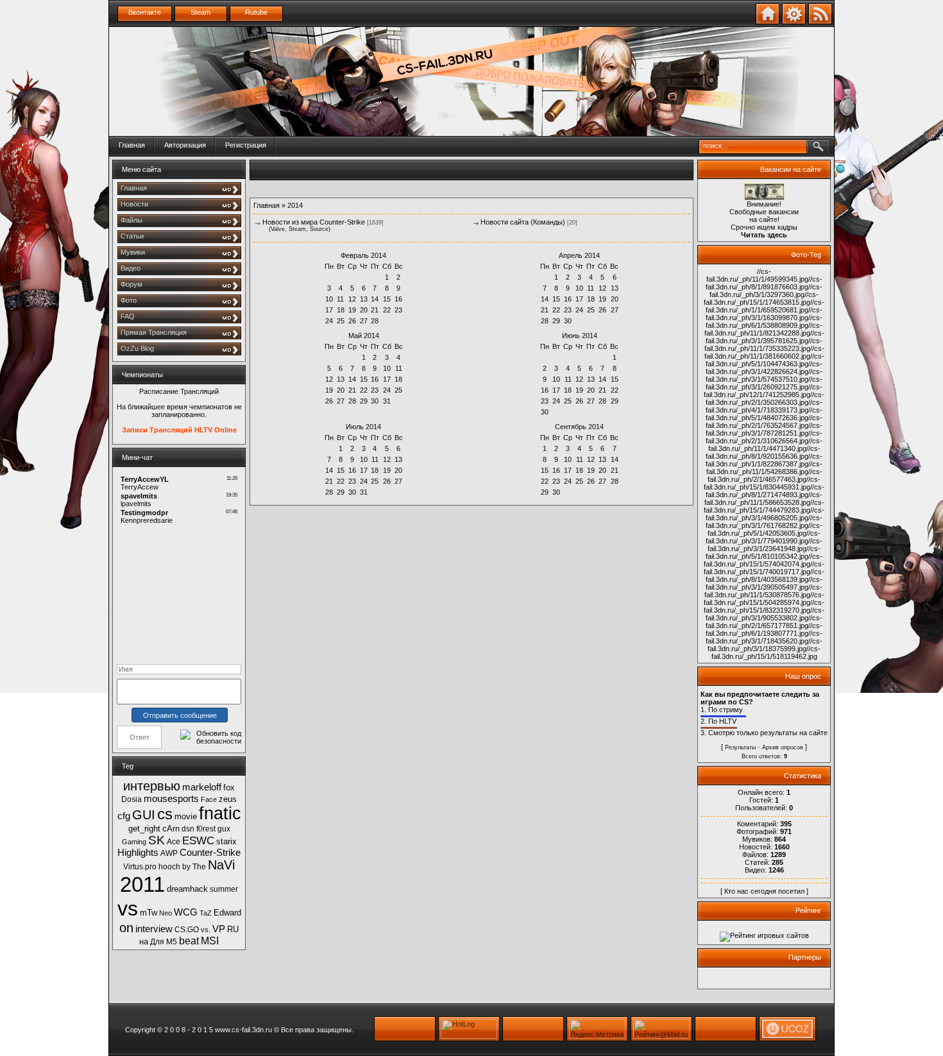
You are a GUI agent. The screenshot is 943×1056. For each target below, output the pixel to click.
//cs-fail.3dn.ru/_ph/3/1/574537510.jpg (764, 375)
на (143, 941)
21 (374, 310)
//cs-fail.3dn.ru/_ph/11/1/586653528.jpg (763, 498)
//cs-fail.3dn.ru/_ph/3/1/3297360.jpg (765, 290)
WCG (186, 912)
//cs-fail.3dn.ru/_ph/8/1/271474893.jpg (765, 490)
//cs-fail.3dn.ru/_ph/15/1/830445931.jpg (762, 483)
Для (157, 941)
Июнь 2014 (579, 335)
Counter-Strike (210, 852)
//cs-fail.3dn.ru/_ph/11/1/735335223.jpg (763, 344)
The (199, 866)
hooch (169, 866)
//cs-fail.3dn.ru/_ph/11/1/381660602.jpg (764, 352)
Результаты (740, 747)
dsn (188, 828)
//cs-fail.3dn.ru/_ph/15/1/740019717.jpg (764, 567)
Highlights (137, 852)
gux (223, 828)
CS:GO (186, 929)
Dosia (131, 799)
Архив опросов (782, 747)
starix (226, 841)
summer (224, 889)
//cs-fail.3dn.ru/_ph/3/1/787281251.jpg (764, 429)
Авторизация (185, 145)
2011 (142, 884)
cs (165, 813)
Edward (227, 912)
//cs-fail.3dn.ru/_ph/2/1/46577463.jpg (765, 475)
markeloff (201, 787)
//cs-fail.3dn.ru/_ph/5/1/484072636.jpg (764, 414)
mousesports (171, 799)
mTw (148, 912)
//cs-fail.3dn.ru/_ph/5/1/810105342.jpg (763, 552)
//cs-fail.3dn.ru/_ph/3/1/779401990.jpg (763, 537)
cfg (123, 816)
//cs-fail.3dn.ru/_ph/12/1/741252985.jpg (763, 390)
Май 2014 (363, 335)
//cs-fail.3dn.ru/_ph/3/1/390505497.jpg (764, 583)
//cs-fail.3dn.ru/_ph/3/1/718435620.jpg (764, 637)
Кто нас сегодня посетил (764, 891)
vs (127, 908)
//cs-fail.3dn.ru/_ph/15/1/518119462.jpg (766, 652)
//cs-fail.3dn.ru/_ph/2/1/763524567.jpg (764, 421)
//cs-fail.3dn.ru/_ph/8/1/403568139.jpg (765, 575)
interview (154, 929)
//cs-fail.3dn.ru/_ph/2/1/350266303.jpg (765, 398)
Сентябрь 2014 (579, 426)
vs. (205, 929)
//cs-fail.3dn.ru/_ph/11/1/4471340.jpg (765, 444)
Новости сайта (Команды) (522, 222)
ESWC (198, 840)
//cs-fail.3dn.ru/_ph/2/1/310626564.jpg (764, 437)
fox (229, 787)
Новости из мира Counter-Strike (313, 222)
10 (329, 299)
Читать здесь (764, 235)
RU (233, 929)
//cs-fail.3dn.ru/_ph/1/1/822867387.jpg (764, 460)
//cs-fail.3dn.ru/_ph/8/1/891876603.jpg (764, 283)
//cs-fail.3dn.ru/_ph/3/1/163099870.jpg (764, 313)
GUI (143, 815)
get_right (144, 828)
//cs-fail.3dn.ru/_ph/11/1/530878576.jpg (763, 591)
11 (568, 379)
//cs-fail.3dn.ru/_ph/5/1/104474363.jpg (765, 360)
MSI (210, 940)
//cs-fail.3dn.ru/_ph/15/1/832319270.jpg (764, 606)
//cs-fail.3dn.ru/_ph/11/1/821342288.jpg (763, 329)
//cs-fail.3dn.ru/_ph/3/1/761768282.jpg (764, 521)
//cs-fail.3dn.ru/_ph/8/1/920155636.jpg (763, 452)
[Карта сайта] (794, 22)
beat (189, 940)
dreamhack (187, 889)
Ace (173, 841)
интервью (151, 786)
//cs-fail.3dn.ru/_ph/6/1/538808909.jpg (764, 321)
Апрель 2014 (579, 255)
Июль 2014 (363, 426)
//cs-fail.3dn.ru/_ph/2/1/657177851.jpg (764, 621)
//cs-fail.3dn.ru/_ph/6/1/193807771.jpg (764, 629)
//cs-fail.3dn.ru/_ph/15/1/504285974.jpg (764, 598)
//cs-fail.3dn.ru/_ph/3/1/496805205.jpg (765, 514)
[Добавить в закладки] (767, 22)
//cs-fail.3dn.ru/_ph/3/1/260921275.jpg (764, 383)
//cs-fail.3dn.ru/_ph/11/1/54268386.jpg (764, 467)
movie (185, 816)
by (186, 866)
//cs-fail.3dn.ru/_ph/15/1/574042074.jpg (763, 560)
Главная (132, 145)
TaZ (206, 913)
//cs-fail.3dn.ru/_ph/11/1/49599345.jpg (757, 275)
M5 (171, 941)
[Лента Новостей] (820, 22)
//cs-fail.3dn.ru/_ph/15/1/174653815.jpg (761, 298)
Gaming (134, 842)
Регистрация (245, 145)
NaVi (221, 865)
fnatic (220, 813)
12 (352, 299)
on (126, 928)
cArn (171, 828)
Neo (165, 913)
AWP (169, 853)
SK (156, 840)
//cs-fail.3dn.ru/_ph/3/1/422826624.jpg (764, 367)
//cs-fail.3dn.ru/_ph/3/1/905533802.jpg (765, 614)
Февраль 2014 (363, 255)
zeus (228, 799)
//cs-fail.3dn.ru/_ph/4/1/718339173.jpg (764, 406)
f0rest (206, 828)
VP (218, 929)
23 (556, 481)
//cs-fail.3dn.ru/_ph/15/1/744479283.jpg (764, 506)
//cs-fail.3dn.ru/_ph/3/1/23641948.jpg (765, 544)
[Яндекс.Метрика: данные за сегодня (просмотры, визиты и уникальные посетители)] (597, 1029)
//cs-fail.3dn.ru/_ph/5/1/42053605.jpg (765, 529)
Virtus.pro (140, 866)
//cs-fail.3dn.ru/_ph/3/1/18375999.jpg (765, 644)
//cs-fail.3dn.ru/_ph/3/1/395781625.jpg (765, 337)
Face (209, 799)
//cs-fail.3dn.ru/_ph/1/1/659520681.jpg (765, 306)
